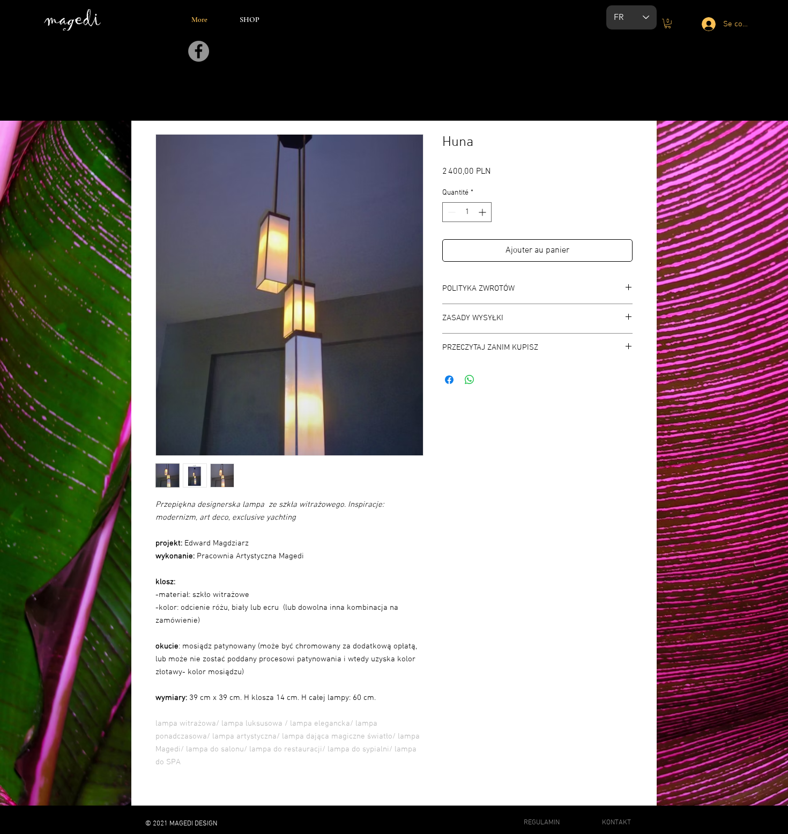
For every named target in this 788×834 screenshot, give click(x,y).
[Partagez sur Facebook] (449, 379)
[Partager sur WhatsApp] (469, 379)
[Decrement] (450, 212)
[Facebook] (198, 51)
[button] (667, 23)
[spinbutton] (467, 212)
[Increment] (483, 212)
